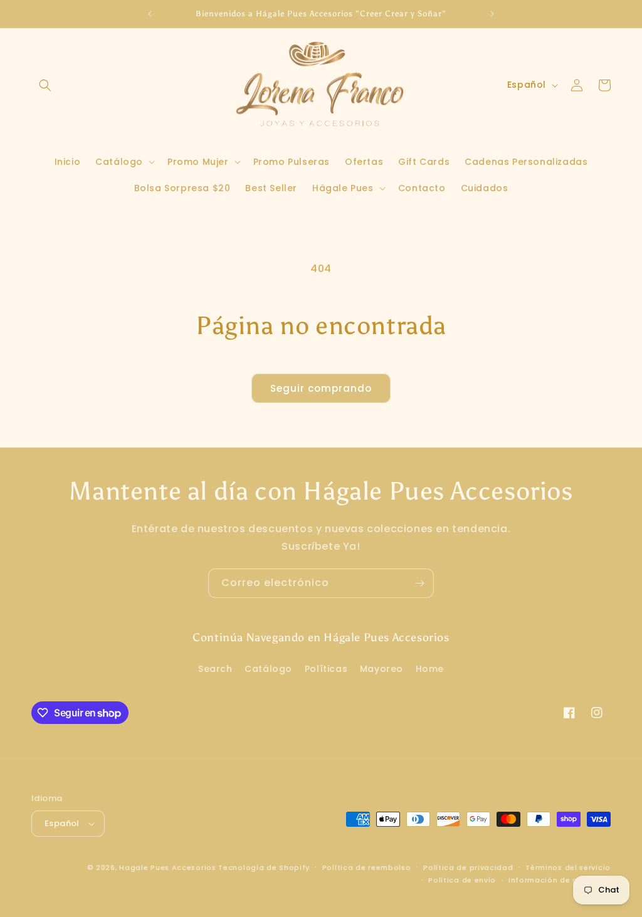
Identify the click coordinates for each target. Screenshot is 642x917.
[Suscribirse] (419, 583)
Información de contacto (559, 880)
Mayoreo (381, 669)
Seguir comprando (321, 388)
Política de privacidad (468, 867)
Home (430, 669)
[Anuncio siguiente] (492, 14)
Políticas (326, 669)
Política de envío (462, 880)
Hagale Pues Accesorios (167, 867)
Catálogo (268, 669)
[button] (45, 85)
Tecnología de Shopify (264, 867)
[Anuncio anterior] (150, 14)
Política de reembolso (366, 867)
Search (215, 669)
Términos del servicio (568, 867)
